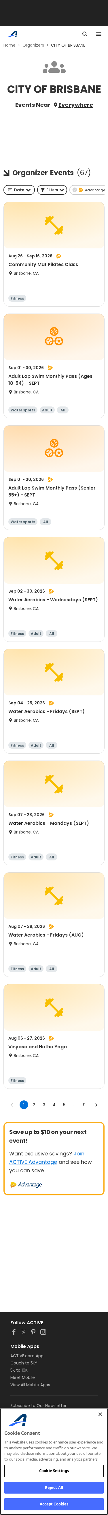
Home (9, 45)
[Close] (100, 1414)
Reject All (54, 1487)
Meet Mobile (22, 1377)
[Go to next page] (96, 1104)
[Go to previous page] (12, 1104)
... (74, 1105)
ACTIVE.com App (26, 1356)
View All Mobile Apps (30, 1385)
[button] (52, 190)
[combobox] (19, 190)
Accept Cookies (54, 1504)
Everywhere (75, 105)
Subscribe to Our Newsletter (38, 1405)
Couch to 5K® (23, 1363)
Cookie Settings (54, 1470)
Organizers (33, 45)
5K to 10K (19, 1370)
